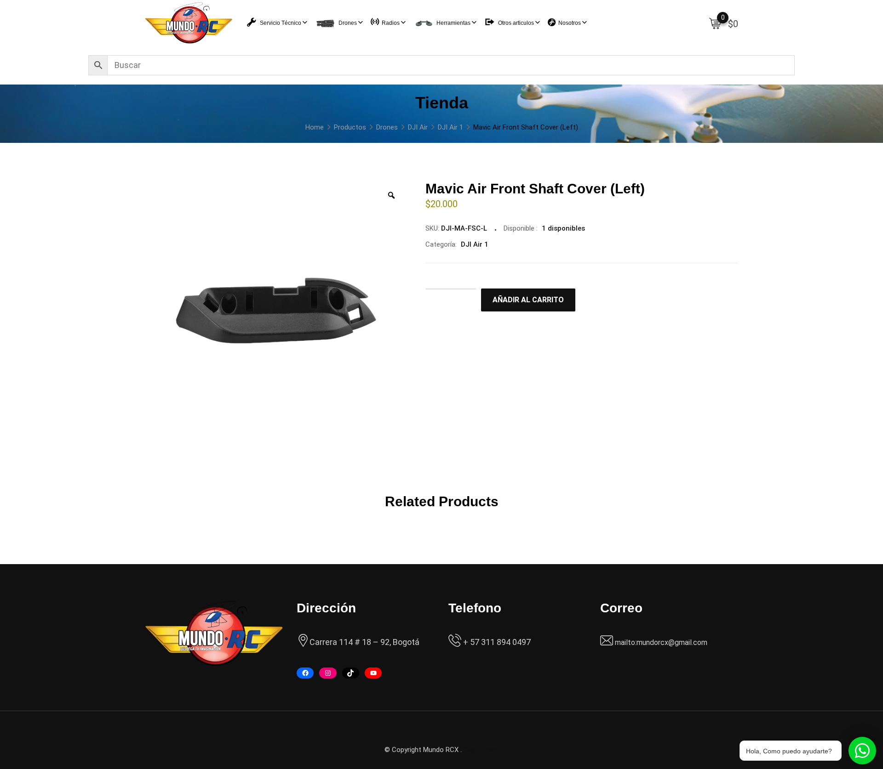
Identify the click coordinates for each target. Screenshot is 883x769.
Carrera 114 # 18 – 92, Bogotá (364, 642)
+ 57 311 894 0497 (496, 642)
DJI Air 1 (474, 244)
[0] (715, 23)
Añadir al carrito (528, 299)
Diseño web (481, 750)
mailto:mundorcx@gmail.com (661, 642)
